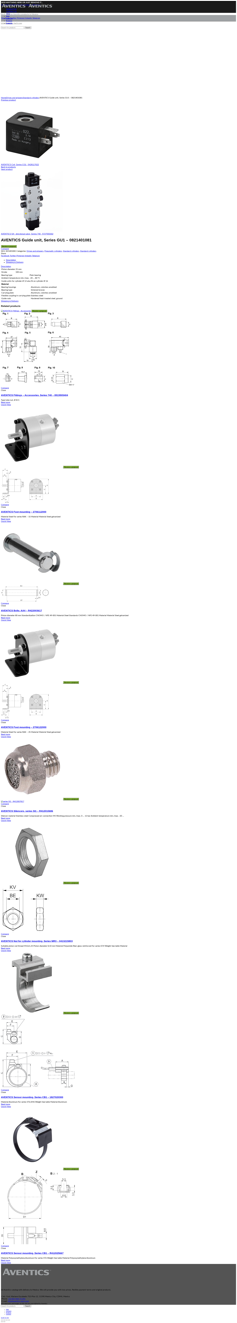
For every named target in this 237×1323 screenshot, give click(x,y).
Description (11, 260)
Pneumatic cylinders (53, 251)
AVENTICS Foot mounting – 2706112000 (23, 512)
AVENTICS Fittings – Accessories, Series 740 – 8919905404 (34, 395)
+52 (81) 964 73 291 (16, 1299)
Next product (7, 169)
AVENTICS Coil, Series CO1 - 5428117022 (20, 165)
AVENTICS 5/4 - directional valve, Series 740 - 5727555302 (27, 234)
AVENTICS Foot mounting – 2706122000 (23, 727)
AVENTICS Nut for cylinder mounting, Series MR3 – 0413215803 (37, 941)
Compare (5, 249)
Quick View (6, 405)
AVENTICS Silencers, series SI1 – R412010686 (27, 811)
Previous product (8, 100)
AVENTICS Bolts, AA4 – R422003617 (21, 610)
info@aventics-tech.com (18, 1301)
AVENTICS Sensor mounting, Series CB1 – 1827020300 (32, 1097)
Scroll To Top (5, 1317)
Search (27, 1306)
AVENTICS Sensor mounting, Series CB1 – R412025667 (32, 1253)
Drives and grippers (14, 98)
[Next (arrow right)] (4, 1321)
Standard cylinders (31, 98)
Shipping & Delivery (14, 262)
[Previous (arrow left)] (2, 1321)
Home (3, 98)
